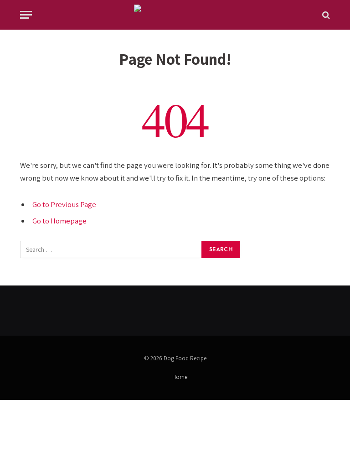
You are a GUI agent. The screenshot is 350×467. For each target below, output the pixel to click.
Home (179, 377)
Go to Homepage (59, 221)
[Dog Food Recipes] (175, 15)
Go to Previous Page (64, 204)
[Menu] (26, 15)
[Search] (325, 15)
